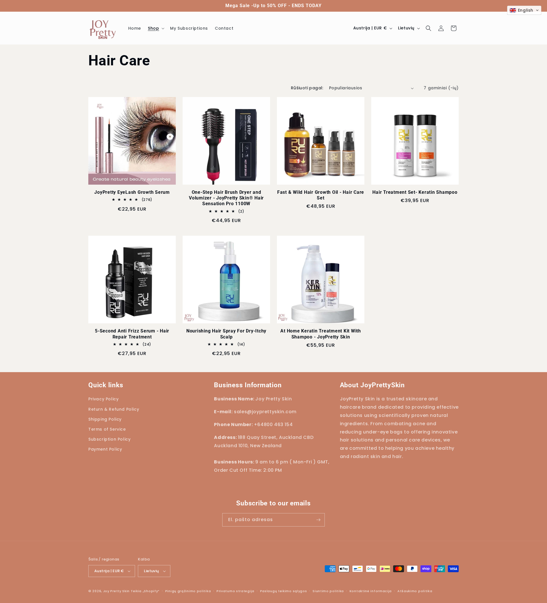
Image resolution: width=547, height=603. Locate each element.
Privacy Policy (103, 399)
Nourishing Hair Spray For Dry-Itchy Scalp (226, 333)
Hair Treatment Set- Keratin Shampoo (414, 192)
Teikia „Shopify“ (145, 591)
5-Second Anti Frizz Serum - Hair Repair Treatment (132, 333)
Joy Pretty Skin (116, 591)
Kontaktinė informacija (371, 591)
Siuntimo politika (328, 591)
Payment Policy (105, 449)
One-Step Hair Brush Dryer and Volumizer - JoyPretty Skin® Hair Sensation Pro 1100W (226, 197)
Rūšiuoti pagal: (307, 88)
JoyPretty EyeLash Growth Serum (132, 192)
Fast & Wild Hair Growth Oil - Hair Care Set (320, 195)
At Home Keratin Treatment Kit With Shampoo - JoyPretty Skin (320, 333)
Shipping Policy (105, 419)
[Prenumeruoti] (318, 520)
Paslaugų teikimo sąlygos (283, 591)
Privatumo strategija (235, 591)
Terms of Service (107, 429)
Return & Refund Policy (113, 409)
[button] (155, 28)
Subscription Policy (109, 439)
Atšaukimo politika (414, 591)
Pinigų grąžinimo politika (188, 591)
